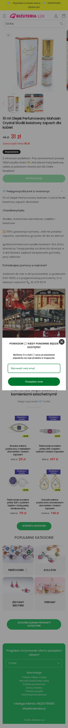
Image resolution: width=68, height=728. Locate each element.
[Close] (62, 342)
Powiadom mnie (34, 381)
